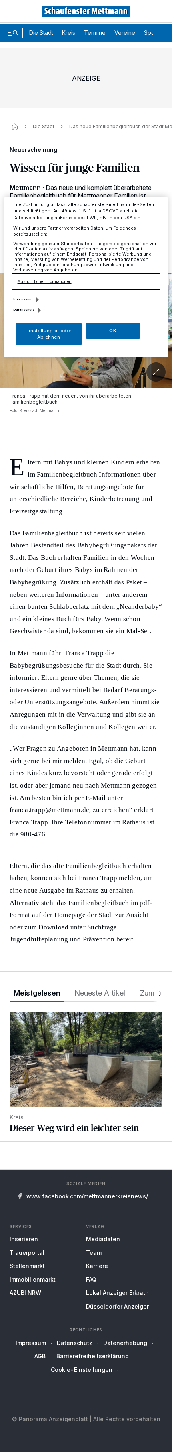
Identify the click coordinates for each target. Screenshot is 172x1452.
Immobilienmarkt (33, 1279)
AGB (40, 1356)
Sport (151, 32)
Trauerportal (27, 1252)
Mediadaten (103, 1239)
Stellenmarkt (27, 1265)
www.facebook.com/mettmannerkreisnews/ (87, 1196)
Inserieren (24, 1239)
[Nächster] (157, 993)
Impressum (31, 1342)
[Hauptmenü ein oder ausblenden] (12, 33)
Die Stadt (41, 32)
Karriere (97, 1265)
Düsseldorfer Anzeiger (117, 1306)
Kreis (68, 32)
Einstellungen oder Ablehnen (48, 334)
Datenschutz (74, 1342)
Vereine (124, 32)
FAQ (91, 1279)
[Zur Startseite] (86, 11)
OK (112, 330)
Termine (95, 32)
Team (94, 1252)
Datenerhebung (125, 1342)
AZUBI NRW (25, 1292)
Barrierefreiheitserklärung (92, 1356)
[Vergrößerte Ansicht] (86, 372)
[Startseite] (14, 126)
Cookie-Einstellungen (81, 1369)
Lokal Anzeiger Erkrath (117, 1292)
